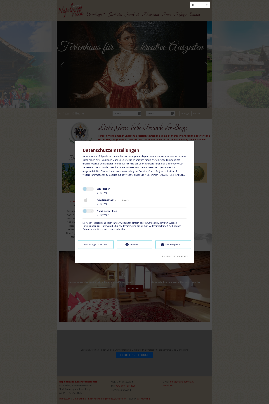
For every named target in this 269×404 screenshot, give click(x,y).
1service (103, 192)
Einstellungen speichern (95, 244)
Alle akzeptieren (173, 244)
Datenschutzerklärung (169, 174)
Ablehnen (134, 244)
